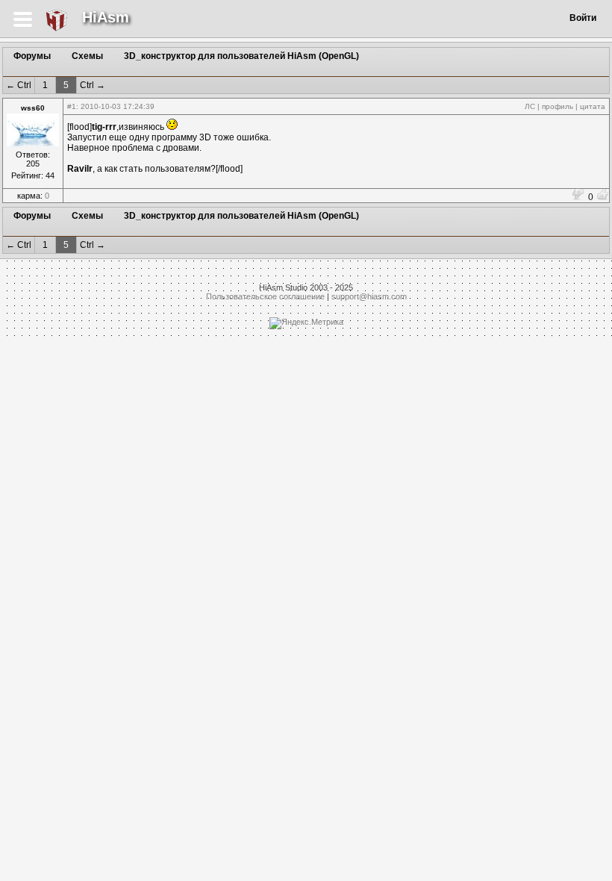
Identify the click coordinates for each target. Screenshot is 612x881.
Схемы (87, 56)
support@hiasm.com (369, 296)
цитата (592, 106)
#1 (71, 106)
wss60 (33, 108)
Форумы (32, 56)
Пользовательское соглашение (265, 296)
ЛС (530, 106)
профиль (557, 106)
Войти (582, 18)
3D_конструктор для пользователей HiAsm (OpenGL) (241, 56)
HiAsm (105, 17)
